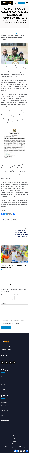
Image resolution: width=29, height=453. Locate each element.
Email (16, 295)
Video (2, 413)
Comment (3, 303)
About (14, 438)
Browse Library (5, 402)
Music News (4, 407)
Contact (14, 444)
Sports (3, 389)
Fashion (3, 387)
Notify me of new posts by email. (11, 323)
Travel (3, 384)
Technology (4, 379)
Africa (19, 33)
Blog (14, 441)
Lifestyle (3, 381)
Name (3, 295)
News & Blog (4, 410)
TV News (3, 405)
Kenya (8, 219)
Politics (14, 219)
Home (14, 436)
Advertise (3, 415)
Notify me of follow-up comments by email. (13, 320)
